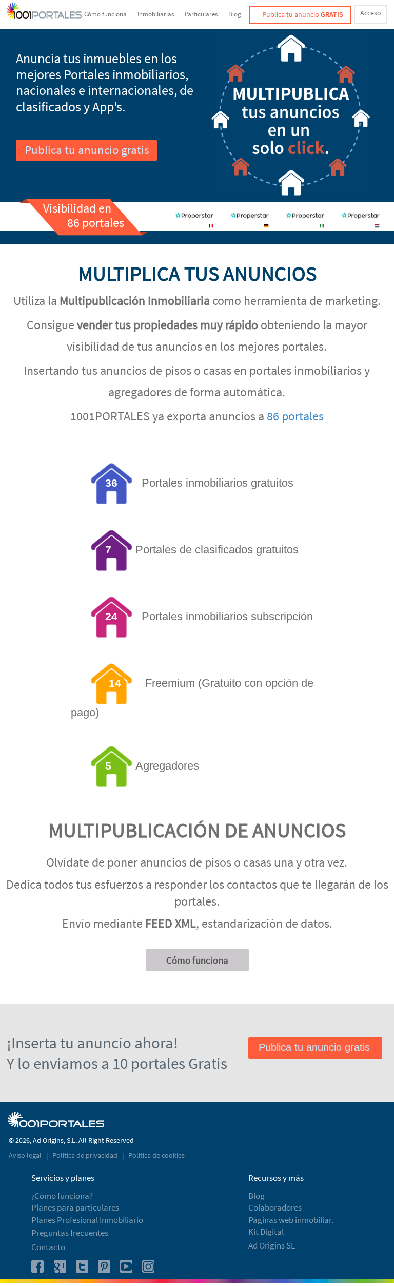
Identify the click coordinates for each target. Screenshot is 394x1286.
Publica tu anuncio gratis (87, 149)
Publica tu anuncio (302, 14)
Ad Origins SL (271, 1245)
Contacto (48, 1247)
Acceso (370, 12)
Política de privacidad (85, 1155)
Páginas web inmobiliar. (290, 1219)
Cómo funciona (105, 14)
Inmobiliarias (155, 14)
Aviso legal (26, 1155)
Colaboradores (275, 1207)
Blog (234, 14)
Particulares (201, 14)
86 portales (295, 416)
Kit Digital (266, 1231)
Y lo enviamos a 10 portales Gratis (117, 1063)
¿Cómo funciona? (62, 1195)
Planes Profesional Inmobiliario (87, 1219)
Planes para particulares (75, 1207)
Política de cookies (156, 1155)
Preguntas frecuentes (69, 1232)
